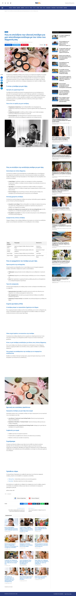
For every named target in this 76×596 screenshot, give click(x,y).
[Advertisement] (38, 21)
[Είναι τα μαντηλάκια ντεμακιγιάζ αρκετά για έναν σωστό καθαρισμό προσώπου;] (11, 522)
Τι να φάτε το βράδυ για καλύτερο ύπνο (64, 36)
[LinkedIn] (2, 83)
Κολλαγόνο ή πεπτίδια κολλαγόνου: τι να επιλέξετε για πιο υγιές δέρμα (26, 545)
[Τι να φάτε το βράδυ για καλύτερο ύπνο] (55, 37)
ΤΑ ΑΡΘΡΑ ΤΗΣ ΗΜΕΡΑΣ (58, 593)
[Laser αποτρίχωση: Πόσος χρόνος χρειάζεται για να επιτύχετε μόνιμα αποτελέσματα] (26, 555)
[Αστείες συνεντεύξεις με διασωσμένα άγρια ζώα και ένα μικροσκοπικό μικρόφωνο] (55, 57)
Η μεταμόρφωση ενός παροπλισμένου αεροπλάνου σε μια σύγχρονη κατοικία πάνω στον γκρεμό (65, 64)
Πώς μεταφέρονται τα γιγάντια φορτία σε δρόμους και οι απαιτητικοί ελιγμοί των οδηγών (65, 43)
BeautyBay (10, 481)
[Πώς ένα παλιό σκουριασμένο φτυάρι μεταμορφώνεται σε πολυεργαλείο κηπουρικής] (55, 85)
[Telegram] (2, 88)
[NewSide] (38, 3)
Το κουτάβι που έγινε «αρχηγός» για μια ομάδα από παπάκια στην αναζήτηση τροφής (64, 71)
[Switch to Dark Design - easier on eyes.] (72, 7)
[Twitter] (2, 80)
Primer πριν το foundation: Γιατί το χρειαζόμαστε (41, 577)
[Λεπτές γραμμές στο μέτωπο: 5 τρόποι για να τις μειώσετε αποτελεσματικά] (41, 538)
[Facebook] (2, 77)
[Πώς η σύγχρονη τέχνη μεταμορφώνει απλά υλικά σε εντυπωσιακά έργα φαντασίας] (55, 99)
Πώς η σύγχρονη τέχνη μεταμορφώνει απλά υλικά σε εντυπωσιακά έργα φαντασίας (64, 99)
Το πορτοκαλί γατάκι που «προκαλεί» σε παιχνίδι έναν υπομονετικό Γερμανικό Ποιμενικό (65, 50)
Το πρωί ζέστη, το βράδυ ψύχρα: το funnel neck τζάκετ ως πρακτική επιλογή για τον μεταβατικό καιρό (26, 529)
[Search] (73, 8)
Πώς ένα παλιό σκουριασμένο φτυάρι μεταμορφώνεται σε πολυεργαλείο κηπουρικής (65, 85)
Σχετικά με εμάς (68, 593)
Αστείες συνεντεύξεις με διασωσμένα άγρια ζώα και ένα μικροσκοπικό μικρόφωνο (65, 57)
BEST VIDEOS (55, 44)
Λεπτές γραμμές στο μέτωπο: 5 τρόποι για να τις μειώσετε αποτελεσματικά (41, 545)
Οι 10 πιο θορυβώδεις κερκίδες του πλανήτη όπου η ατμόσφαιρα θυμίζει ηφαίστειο (64, 92)
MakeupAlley (11, 479)
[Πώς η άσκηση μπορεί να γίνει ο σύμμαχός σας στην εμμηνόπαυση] (41, 522)
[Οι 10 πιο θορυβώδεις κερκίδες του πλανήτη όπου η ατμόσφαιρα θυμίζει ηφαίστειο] (55, 92)
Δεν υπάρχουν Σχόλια (23, 42)
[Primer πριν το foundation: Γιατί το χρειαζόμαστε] (41, 571)
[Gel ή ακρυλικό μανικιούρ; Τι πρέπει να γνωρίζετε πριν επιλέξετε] (26, 571)
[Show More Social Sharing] (30, 45)
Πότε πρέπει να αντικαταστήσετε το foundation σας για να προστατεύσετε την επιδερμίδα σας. (9, 579)
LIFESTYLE (54, 38)
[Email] (2, 85)
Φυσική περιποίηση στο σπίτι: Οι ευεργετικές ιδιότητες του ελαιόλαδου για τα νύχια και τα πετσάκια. (11, 545)
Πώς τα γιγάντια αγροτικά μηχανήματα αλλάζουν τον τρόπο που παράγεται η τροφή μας (65, 78)
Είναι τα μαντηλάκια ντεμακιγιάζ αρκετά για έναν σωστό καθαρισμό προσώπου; (11, 528)
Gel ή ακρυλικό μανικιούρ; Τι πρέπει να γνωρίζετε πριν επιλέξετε (26, 578)
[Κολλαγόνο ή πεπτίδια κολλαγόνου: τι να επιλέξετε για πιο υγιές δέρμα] (26, 538)
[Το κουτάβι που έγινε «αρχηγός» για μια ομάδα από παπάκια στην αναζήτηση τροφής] (55, 71)
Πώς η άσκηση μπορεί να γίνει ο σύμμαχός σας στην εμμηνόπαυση (41, 528)
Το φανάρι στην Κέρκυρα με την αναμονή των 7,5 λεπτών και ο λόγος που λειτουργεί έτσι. (11, 562)
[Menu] (2, 8)
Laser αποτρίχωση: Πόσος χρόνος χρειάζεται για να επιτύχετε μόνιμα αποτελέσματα (25, 562)
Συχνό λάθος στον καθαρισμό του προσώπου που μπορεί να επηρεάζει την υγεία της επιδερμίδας (41, 562)
